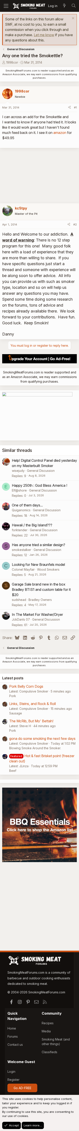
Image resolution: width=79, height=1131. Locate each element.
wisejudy (18, 470)
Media (46, 1031)
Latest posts (12, 678)
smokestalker (21, 550)
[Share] (69, 107)
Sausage (15, 713)
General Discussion (41, 470)
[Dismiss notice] (72, 18)
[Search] (73, 6)
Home (11, 1028)
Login (11, 1071)
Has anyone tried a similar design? (38, 545)
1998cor (12, 62)
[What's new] (64, 6)
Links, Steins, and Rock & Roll (32, 703)
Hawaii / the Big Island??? (32, 525)
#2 (75, 224)
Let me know (44, 35)
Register (13, 1079)
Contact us (15, 1044)
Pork (12, 696)
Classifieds (49, 1052)
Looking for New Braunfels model (38, 564)
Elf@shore (19, 490)
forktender (19, 530)
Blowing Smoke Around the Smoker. (35, 748)
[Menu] (6, 6)
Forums (12, 1036)
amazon (59, 132)
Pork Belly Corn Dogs (26, 686)
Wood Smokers (48, 569)
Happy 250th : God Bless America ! (39, 485)
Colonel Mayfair (23, 569)
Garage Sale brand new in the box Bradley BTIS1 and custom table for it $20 (41, 589)
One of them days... (27, 505)
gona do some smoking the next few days (42, 738)
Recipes (48, 1023)
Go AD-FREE (22, 1088)
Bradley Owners (40, 600)
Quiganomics (21, 510)
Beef (12, 770)
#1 (75, 107)
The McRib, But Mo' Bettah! (31, 721)
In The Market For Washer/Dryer (37, 614)
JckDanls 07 (21, 619)
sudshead (19, 600)
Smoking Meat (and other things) (56, 1041)
